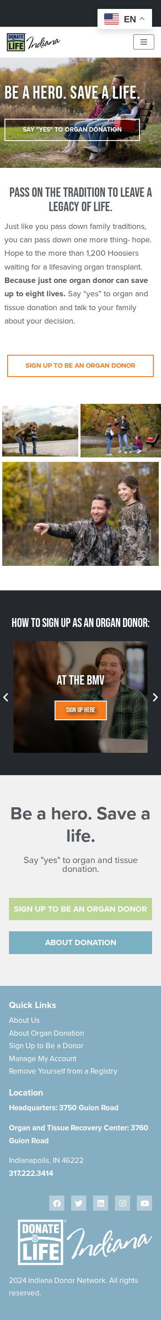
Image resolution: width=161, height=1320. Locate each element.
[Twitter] (78, 1203)
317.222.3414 (31, 1173)
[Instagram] (122, 1203)
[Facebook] (56, 1203)
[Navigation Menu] (143, 42)
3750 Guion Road (89, 1107)
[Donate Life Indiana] (33, 42)
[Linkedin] (100, 1203)
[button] (5, 696)
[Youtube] (144, 1203)
